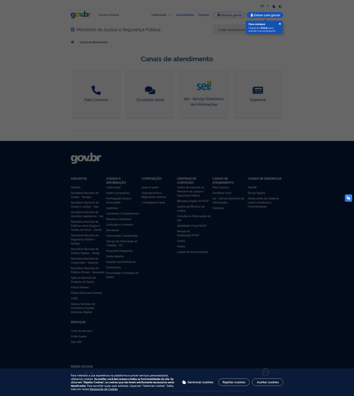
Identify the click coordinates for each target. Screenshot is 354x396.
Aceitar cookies (268, 382)
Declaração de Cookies (104, 389)
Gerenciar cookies (200, 382)
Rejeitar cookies (234, 382)
